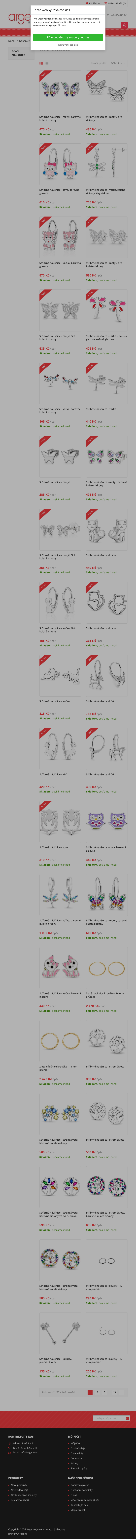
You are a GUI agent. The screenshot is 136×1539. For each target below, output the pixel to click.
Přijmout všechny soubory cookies (68, 37)
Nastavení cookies (68, 44)
